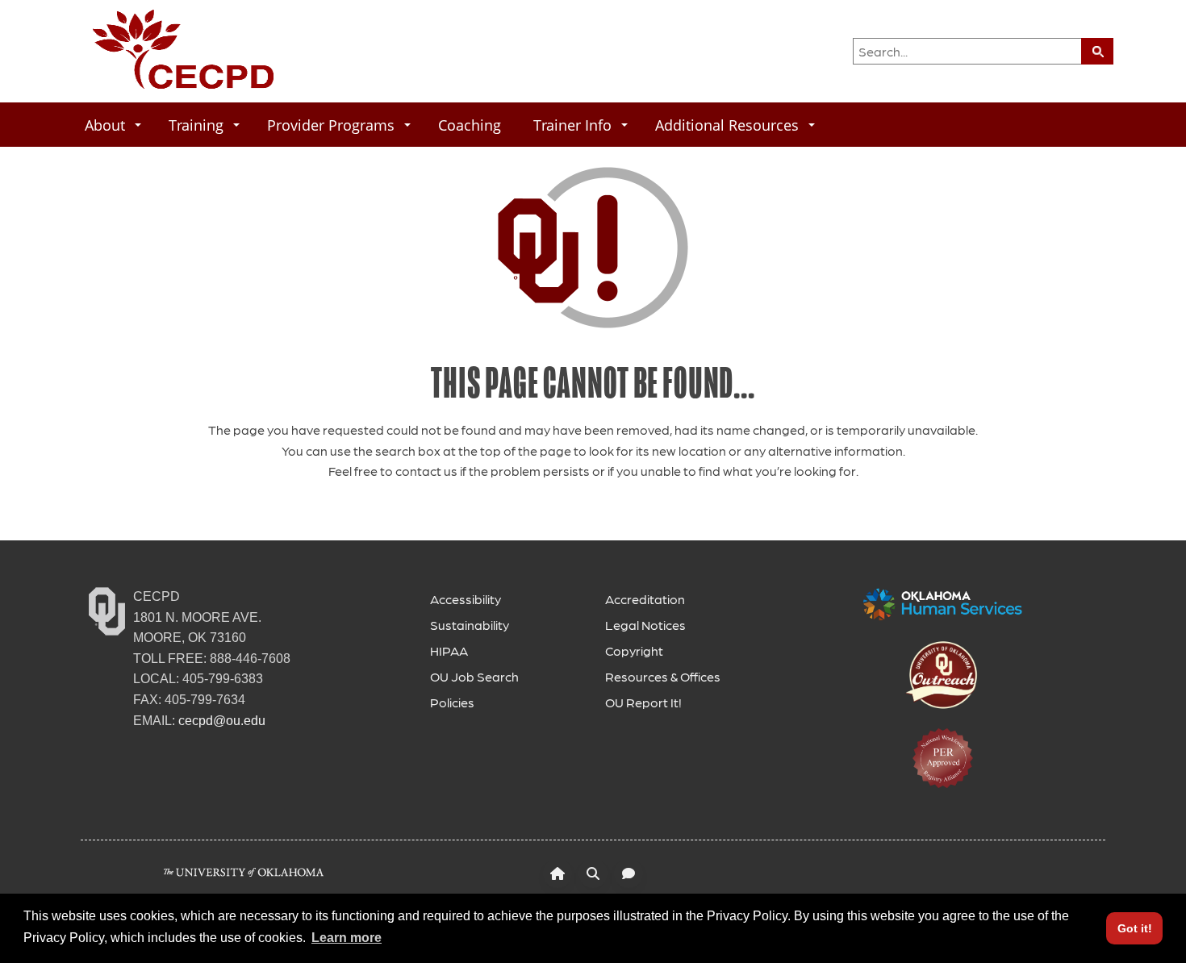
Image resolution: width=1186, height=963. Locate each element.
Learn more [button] (346, 937)
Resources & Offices (662, 676)
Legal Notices (645, 624)
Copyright (634, 650)
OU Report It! (643, 702)
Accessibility (465, 599)
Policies (452, 702)
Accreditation (645, 599)
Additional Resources (727, 125)
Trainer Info (572, 125)
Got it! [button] (1134, 928)
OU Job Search (474, 676)
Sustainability (469, 624)
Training (196, 125)
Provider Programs (331, 125)
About (105, 125)
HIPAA (449, 650)
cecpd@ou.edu (221, 720)
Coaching (469, 125)
